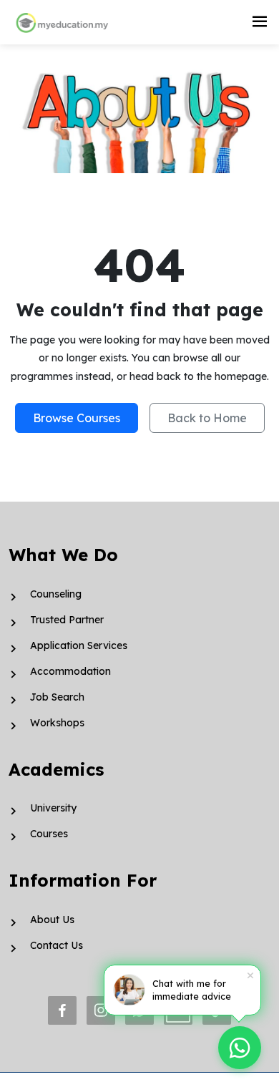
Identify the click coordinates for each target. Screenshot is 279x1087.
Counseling (56, 594)
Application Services (78, 645)
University (53, 807)
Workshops (57, 722)
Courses (49, 833)
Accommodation (70, 671)
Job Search (57, 697)
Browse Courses (76, 418)
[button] (259, 22)
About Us (52, 919)
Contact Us (56, 945)
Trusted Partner (67, 619)
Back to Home (207, 418)
